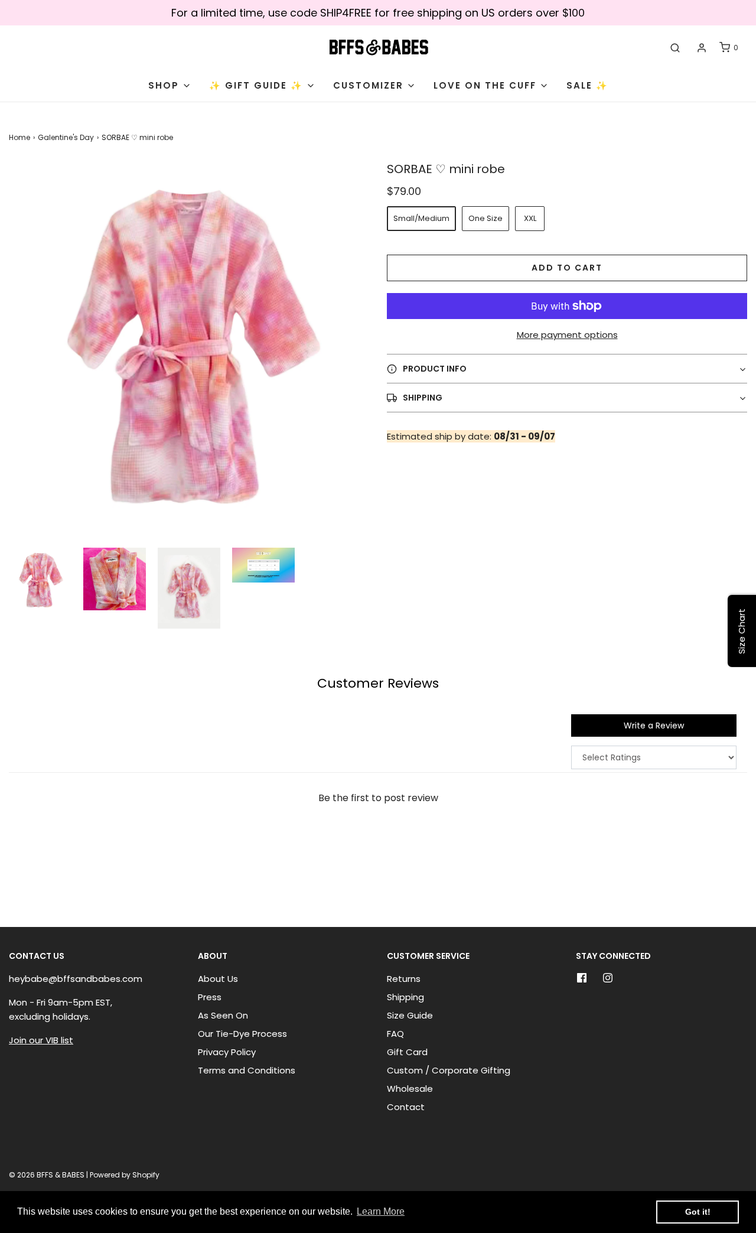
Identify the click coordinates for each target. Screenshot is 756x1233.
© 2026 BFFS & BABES (46, 1175)
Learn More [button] (381, 1211)
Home (19, 137)
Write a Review (654, 725)
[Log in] (702, 48)
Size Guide (410, 1015)
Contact (406, 1107)
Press (209, 997)
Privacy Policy (227, 1052)
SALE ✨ (587, 85)
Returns (404, 978)
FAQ (395, 1033)
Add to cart (567, 268)
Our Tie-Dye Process (242, 1033)
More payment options (567, 334)
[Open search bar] (675, 47)
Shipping (405, 997)
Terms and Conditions (246, 1070)
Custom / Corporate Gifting (448, 1070)
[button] (40, 579)
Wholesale (410, 1088)
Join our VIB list (41, 1040)
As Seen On (223, 1015)
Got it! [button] (698, 1211)
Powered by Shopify (124, 1175)
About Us (218, 978)
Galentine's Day (66, 137)
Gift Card (407, 1052)
